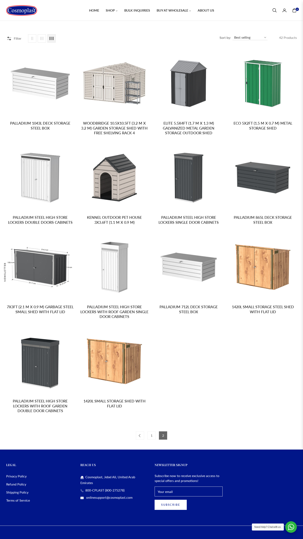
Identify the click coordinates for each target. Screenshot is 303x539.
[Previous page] (140, 435)
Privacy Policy (16, 476)
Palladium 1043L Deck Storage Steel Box (40, 125)
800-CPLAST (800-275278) (104, 490)
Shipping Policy (17, 492)
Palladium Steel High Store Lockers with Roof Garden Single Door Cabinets (114, 312)
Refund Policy (16, 484)
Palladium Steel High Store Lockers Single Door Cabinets (189, 219)
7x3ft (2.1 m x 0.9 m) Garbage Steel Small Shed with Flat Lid (40, 309)
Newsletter (4, 272)
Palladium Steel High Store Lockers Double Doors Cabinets (40, 219)
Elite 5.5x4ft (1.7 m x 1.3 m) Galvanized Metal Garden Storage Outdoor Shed (188, 128)
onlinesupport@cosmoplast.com (109, 497)
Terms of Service (18, 500)
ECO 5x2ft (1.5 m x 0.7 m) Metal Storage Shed (263, 125)
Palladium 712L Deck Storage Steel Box (189, 309)
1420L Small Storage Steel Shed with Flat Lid (263, 309)
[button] (275, 10)
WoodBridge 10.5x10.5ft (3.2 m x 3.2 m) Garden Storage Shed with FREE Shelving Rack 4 (114, 128)
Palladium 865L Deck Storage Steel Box (263, 219)
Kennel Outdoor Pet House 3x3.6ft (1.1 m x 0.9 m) (114, 219)
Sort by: (225, 37)
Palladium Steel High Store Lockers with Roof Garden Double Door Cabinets (40, 406)
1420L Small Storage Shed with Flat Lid (114, 403)
